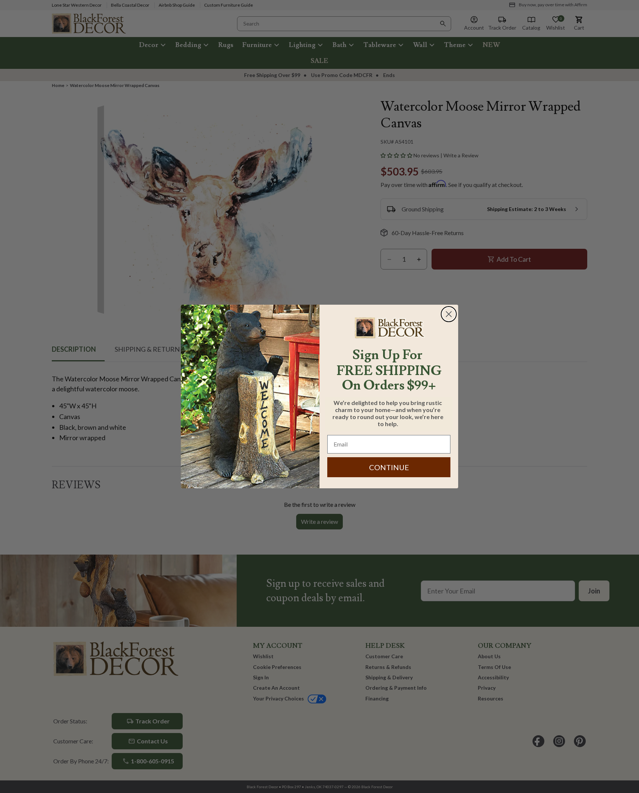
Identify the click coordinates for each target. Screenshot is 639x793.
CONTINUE (389, 467)
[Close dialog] (448, 314)
